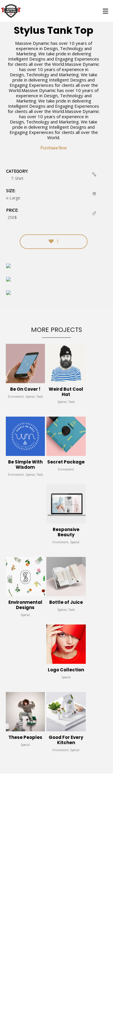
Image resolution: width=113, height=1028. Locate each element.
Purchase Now (54, 148)
